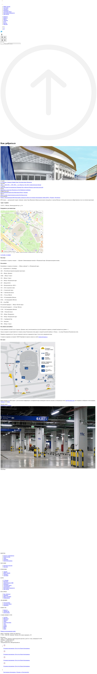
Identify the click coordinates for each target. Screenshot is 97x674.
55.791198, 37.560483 (6, 255)
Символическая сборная (35, 184)
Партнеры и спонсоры (6, 190)
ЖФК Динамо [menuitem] (6, 573)
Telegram (3, 401)
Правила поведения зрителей (36, 187)
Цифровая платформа (25, 190)
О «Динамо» (4, 182)
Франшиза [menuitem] (5, 584)
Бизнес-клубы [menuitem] (6, 557)
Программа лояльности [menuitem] (9, 588)
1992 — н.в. (17, 184)
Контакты (29, 182)
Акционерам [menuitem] (6, 586)
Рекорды (22, 184)
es (3, 29)
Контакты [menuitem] (5, 581)
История (6, 187)
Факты (2, 187)
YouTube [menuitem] (5, 617)
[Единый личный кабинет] (2, 35)
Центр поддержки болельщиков (34, 197)
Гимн (17, 182)
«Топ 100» (26, 184)
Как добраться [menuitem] (6, 594)
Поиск (5, 43)
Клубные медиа (23, 195)
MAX (8, 401)
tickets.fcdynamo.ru (43, 336)
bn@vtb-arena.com (70, 400)
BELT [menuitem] (4, 627)
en (3, 28)
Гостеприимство (13, 187)
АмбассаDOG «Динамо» (48, 197)
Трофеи (14, 182)
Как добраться (25, 187)
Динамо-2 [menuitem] (5, 574)
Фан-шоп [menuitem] (5, 566)
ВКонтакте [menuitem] (6, 618)
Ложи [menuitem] (4, 558)
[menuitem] (49, 6)
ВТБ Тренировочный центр (7, 192)
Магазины (17, 192)
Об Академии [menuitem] (6, 602)
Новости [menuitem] (5, 610)
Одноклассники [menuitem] (7, 622)
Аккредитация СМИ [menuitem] (8, 582)
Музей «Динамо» (24, 192)
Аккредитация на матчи (14, 195)
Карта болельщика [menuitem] (7, 560)
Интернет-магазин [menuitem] (7, 565)
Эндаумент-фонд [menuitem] (7, 585)
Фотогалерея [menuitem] (6, 612)
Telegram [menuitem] (5, 620)
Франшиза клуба (16, 190)
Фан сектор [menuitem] (6, 589)
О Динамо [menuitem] (5, 580)
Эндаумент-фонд (23, 182)
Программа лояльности (21, 197)
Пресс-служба (4, 195)
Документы (57, 197)
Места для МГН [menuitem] (7, 596)
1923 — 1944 (4, 184)
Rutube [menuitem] (5, 626)
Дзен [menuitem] (4, 623)
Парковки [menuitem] (5, 559)
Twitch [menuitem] (5, 625)
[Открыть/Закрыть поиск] (4, 37)
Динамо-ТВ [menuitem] (6, 611)
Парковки (19, 187)
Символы (9, 182)
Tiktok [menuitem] (4, 621)
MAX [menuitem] (4, 628)
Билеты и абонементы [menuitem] (8, 555)
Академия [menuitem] (5, 575)
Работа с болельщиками (6, 197)
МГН (13, 197)
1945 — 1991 (10, 184)
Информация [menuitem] (6, 597)
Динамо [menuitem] (5, 571)
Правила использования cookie (8, 631)
